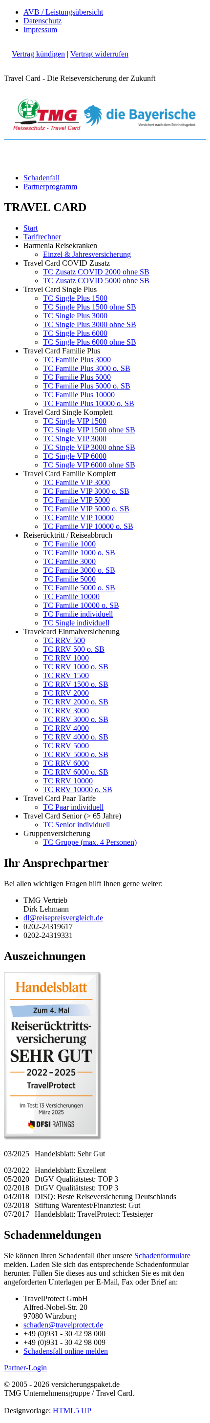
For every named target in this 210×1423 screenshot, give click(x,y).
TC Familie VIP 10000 (78, 517)
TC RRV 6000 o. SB (75, 772)
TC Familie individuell (78, 614)
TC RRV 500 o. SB (74, 649)
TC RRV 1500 (66, 675)
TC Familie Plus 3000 (77, 359)
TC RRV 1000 (66, 658)
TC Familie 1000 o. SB (79, 552)
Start (30, 228)
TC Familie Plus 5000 (77, 377)
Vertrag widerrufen (99, 54)
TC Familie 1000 (69, 544)
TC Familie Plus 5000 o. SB (86, 386)
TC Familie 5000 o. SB (79, 588)
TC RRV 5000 (66, 745)
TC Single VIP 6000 (74, 456)
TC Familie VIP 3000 (76, 482)
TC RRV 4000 (66, 728)
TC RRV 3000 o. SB (75, 719)
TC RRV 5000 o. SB (75, 754)
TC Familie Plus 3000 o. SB (86, 368)
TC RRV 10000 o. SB (77, 789)
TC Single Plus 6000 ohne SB (89, 342)
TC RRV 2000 (66, 693)
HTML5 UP (72, 1410)
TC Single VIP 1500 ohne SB (89, 430)
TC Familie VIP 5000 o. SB (86, 509)
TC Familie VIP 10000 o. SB (88, 526)
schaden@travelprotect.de (63, 1325)
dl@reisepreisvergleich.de (63, 918)
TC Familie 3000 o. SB (79, 570)
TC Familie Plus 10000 (79, 394)
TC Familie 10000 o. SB (81, 605)
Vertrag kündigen (38, 54)
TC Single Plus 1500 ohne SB (89, 307)
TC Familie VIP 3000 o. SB (86, 491)
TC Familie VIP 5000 (76, 500)
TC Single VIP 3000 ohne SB (89, 447)
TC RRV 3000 (66, 710)
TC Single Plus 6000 (75, 333)
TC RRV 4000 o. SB (75, 737)
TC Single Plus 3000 (75, 316)
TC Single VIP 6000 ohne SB (89, 465)
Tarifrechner (42, 237)
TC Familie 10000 (71, 596)
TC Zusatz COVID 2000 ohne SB (96, 272)
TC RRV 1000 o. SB (75, 667)
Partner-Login (25, 1368)
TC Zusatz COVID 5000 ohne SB (96, 280)
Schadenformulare (162, 1255)
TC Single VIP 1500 (74, 421)
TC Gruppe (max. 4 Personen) (90, 842)
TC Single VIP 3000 (74, 438)
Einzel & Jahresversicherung (87, 254)
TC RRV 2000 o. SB (75, 702)
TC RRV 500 (64, 640)
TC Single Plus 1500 (75, 298)
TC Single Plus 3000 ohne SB (89, 324)
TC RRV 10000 (68, 781)
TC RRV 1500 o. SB (75, 684)
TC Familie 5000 (69, 579)
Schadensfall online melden (65, 1351)
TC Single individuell (76, 623)
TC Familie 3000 (69, 561)
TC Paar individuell (73, 807)
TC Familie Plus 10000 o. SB (88, 403)
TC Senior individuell (76, 824)
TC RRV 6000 (66, 763)
